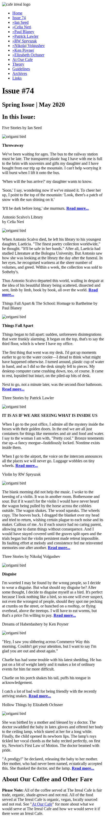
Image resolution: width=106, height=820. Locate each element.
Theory (18, 64)
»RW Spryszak (24, 41)
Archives (19, 73)
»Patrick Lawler (25, 36)
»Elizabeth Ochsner (28, 55)
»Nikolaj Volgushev (28, 45)
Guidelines (21, 69)
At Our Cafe (22, 59)
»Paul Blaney (23, 31)
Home (17, 13)
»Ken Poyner (23, 50)
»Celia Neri (21, 27)
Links (17, 78)
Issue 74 (19, 17)
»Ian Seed (20, 22)
